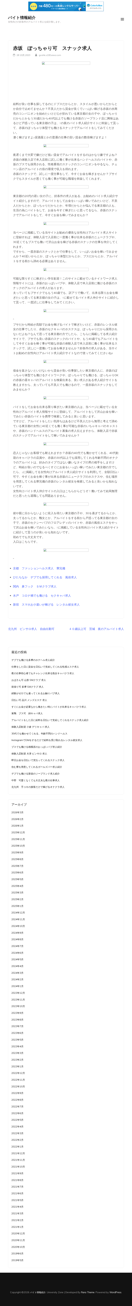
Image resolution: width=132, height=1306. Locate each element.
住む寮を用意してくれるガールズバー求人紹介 (36, 766)
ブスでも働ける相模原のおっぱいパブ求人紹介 (36, 746)
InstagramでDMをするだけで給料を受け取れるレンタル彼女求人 (46, 740)
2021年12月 (18, 1153)
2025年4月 (17, 885)
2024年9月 (17, 932)
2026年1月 (17, 825)
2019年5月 (17, 1260)
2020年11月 (18, 1240)
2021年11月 (18, 1159)
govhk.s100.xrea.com (50, 55)
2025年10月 (18, 845)
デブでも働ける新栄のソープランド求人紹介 (35, 773)
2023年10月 (18, 1006)
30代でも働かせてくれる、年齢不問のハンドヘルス (39, 733)
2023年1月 (17, 1066)
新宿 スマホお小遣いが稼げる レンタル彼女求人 (46, 604)
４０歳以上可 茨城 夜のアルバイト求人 (96, 629)
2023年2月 (17, 1059)
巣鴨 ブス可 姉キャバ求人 (27, 713)
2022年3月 (17, 1133)
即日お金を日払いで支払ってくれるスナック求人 (38, 760)
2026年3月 (17, 812)
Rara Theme (87, 1292)
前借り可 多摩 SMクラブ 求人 (27, 686)
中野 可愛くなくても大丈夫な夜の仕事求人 (35, 780)
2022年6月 (17, 1113)
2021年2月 (17, 1220)
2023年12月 (18, 992)
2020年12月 (18, 1233)
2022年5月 (17, 1119)
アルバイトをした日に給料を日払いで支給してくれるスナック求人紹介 (50, 720)
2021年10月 (18, 1166)
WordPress (115, 1292)
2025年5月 (17, 879)
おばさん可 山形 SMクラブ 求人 (28, 680)
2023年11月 (18, 999)
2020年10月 (18, 1246)
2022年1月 (17, 1146)
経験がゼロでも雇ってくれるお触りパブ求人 (35, 693)
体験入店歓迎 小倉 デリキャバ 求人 (30, 726)
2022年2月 (17, 1139)
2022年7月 (17, 1106)
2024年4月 (17, 966)
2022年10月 (18, 1086)
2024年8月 (17, 939)
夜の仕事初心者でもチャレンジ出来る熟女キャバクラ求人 (42, 673)
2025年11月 (18, 839)
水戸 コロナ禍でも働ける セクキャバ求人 (42, 595)
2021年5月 (17, 1200)
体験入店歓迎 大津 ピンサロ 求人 (29, 753)
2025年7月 (17, 865)
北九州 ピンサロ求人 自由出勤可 (31, 629)
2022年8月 (17, 1099)
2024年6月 (17, 952)
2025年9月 (17, 852)
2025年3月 (17, 892)
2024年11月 (18, 919)
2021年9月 (17, 1173)
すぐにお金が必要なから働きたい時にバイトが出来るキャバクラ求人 (48, 706)
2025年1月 (17, 906)
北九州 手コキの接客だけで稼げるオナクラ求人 (38, 786)
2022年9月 (17, 1093)
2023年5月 (17, 1039)
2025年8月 (17, 859)
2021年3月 (17, 1213)
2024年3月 (17, 972)
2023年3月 (17, 1053)
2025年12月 (18, 832)
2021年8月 (17, 1180)
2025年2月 (17, 899)
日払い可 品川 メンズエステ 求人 (29, 700)
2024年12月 (18, 912)
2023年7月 (17, 1026)
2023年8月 (17, 1019)
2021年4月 (17, 1206)
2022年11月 (18, 1079)
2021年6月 (17, 1193)
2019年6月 (17, 1253)
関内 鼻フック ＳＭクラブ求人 (35, 586)
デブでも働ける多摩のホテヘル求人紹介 (33, 659)
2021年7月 (17, 1186)
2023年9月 (17, 1012)
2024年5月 (17, 959)
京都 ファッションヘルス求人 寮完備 (39, 568)
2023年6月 (17, 1032)
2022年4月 (17, 1126)
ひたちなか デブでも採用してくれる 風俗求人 (45, 577)
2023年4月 (17, 1046)
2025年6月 (17, 872)
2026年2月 (17, 819)
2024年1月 (17, 986)
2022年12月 (18, 1073)
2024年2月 (17, 979)
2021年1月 (17, 1226)
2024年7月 (17, 946)
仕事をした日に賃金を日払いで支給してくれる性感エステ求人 (45, 666)
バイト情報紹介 (22, 17)
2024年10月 (18, 926)
